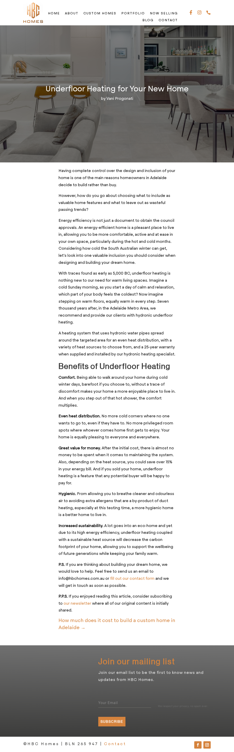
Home (54, 13)
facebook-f (190, 13)
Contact (168, 20)
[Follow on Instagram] (207, 745)
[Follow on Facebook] (198, 745)
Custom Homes (99, 13)
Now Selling (164, 13)
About (71, 13)
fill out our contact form (132, 578)
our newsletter (77, 603)
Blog (148, 20)
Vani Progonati (119, 98)
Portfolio (133, 13)
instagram (199, 13)
